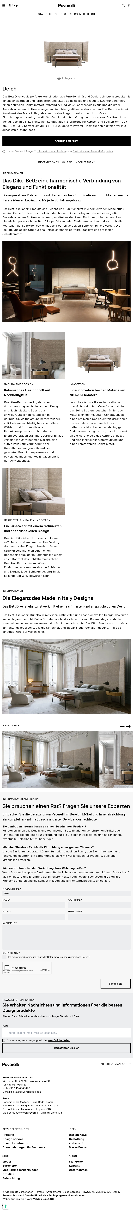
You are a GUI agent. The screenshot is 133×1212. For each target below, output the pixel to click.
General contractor (15, 1143)
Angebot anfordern (66, 141)
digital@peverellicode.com (26, 1092)
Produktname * (11, 889)
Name (6, 900)
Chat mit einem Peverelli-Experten (93, 151)
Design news (78, 1135)
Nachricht (9, 923)
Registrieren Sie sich (66, 1048)
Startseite (45, 14)
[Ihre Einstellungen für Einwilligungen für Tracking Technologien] (6, 1206)
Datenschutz (11, 953)
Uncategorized (74, 14)
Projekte (8, 1135)
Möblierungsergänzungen (20, 1170)
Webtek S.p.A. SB (43, 1199)
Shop (58, 14)
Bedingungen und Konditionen (66, 1195)
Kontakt (74, 1165)
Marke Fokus (78, 1147)
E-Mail (6, 912)
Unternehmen (78, 1170)
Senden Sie (115, 984)
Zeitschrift (76, 1143)
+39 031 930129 (17, 1085)
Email (5, 1026)
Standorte (76, 1161)
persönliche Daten (78, 957)
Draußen (8, 1174)
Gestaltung (76, 1139)
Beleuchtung (11, 1178)
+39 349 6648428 (19, 1088)
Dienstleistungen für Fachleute (23, 1147)
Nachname (75, 900)
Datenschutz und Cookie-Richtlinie (24, 1195)
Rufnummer (75, 912)
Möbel (6, 1161)
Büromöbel (10, 1165)
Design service (13, 1139)
